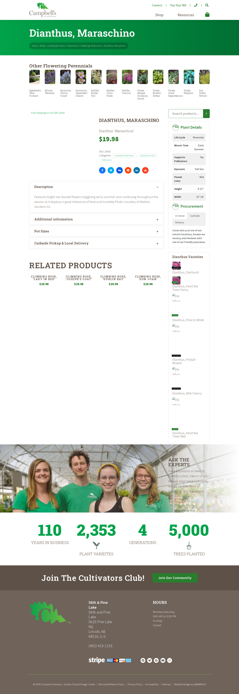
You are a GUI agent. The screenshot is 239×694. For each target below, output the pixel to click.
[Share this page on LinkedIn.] (136, 170)
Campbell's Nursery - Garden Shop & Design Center (68, 684)
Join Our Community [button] (175, 578)
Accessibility (152, 684)
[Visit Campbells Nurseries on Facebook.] (142, 660)
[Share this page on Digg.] (119, 170)
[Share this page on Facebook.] (102, 170)
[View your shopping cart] (202, 12)
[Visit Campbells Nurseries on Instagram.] (169, 660)
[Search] (206, 113)
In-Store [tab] (180, 215)
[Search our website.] (204, 4)
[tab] (96, 186)
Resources (186, 14)
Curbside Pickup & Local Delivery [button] (61, 243)
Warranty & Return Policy (111, 684)
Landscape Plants (56, 45)
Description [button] (43, 187)
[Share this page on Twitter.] (111, 170)
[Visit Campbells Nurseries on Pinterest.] (156, 660)
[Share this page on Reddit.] (128, 170)
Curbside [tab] (195, 215)
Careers (157, 5)
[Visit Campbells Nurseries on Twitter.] (149, 660)
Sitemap (166, 684)
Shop (159, 14)
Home (35, 45)
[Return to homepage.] (57, 612)
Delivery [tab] (179, 222)
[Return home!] (42, 16)
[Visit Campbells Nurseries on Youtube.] (162, 660)
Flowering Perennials (91, 45)
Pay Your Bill (178, 5)
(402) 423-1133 (100, 645)
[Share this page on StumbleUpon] (145, 170)
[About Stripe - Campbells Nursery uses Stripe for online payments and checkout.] (110, 664)
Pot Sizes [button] (41, 231)
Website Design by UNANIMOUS (190, 684)
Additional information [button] (53, 219)
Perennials (73, 45)
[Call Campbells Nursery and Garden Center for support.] (193, 4)
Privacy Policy (135, 684)
